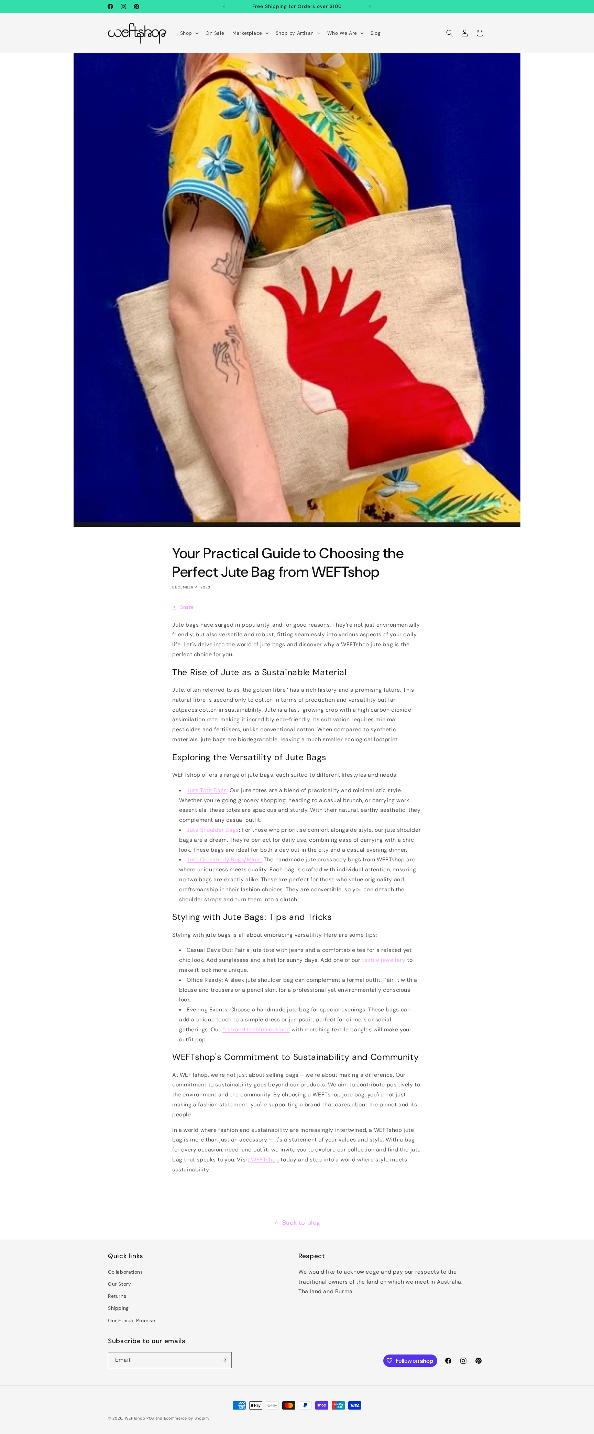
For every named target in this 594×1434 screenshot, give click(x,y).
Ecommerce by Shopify (187, 1418)
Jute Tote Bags (207, 790)
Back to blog (301, 1223)
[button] (188, 33)
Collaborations (125, 1272)
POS (150, 1418)
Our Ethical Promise (131, 1320)
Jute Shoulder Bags (213, 829)
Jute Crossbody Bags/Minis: (224, 859)
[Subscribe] (223, 1360)
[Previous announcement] (223, 6)
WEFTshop (135, 1418)
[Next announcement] (370, 6)
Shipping (118, 1308)
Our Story (119, 1284)
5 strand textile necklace (256, 1029)
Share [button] (187, 607)
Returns (117, 1296)
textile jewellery (383, 960)
